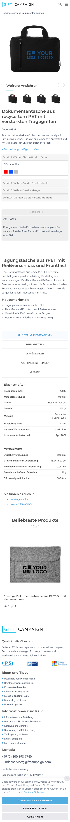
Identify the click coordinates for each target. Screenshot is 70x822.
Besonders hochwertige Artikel (19, 678)
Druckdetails (35, 344)
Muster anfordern (13, 738)
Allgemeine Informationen (35, 335)
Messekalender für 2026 (16, 696)
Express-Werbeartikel (15, 687)
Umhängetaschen (11, 13)
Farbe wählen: (12, 164)
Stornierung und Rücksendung (19, 730)
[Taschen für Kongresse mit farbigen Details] (35, 47)
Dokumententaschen (33, 13)
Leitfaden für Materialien (16, 691)
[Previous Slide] (59, 85)
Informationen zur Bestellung (18, 717)
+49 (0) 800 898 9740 (17, 756)
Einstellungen (35, 808)
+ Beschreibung (10, 149)
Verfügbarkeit (35, 353)
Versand (35, 372)
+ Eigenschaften (30, 149)
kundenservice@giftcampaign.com (26, 762)
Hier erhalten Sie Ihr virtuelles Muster (22, 721)
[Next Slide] (63, 85)
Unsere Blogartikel (13, 704)
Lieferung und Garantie (16, 725)
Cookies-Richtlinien (35, 792)
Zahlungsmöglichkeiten (16, 734)
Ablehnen (35, 816)
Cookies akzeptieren (35, 800)
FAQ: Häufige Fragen (14, 743)
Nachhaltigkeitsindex (35, 363)
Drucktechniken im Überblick (19, 683)
